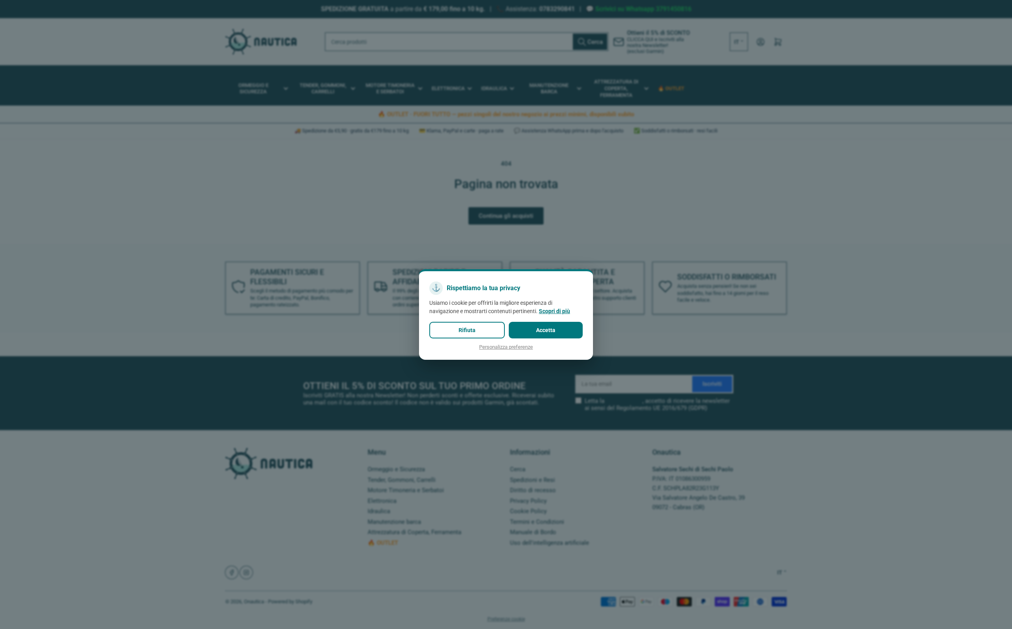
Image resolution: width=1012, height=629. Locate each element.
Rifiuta (467, 330)
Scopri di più (554, 311)
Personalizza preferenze (506, 347)
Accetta (545, 330)
